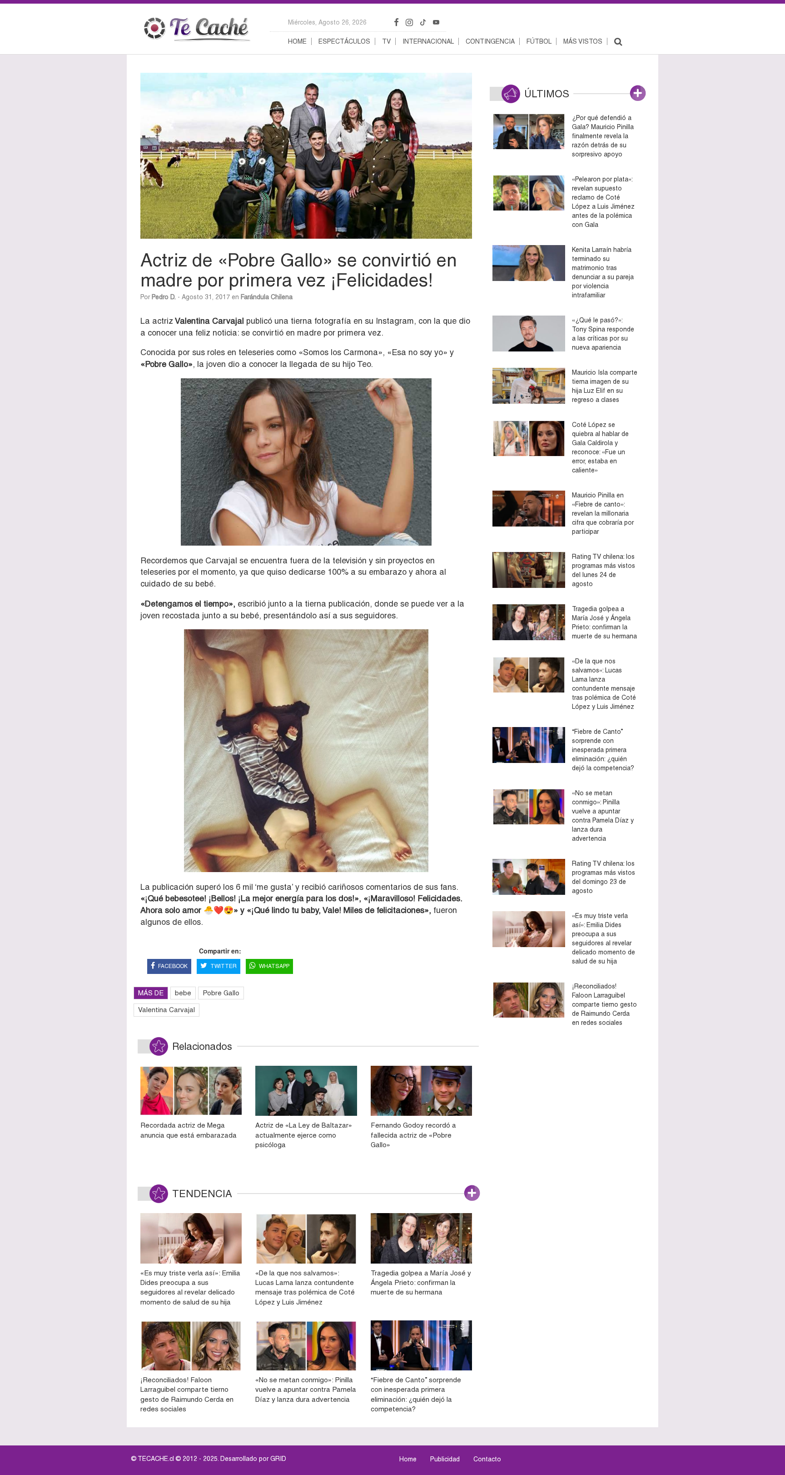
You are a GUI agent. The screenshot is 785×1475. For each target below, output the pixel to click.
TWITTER (223, 966)
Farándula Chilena (267, 297)
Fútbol (539, 41)
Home (297, 41)
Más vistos (582, 41)
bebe (183, 993)
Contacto (487, 1459)
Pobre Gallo (221, 993)
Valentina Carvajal (166, 1009)
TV (386, 41)
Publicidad (445, 1459)
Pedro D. (164, 297)
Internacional (428, 41)
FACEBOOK (173, 966)
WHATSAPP (274, 966)
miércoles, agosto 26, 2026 (327, 22)
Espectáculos (344, 41)
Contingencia (490, 41)
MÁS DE (151, 993)
